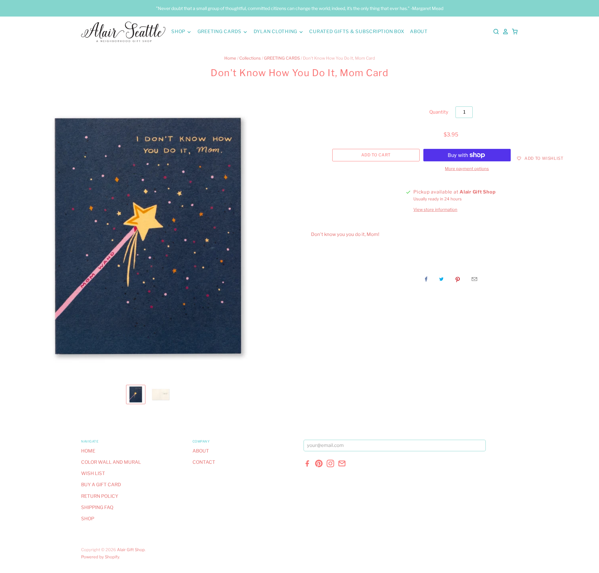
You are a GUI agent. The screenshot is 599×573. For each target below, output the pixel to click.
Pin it (457, 279)
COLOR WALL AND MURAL (111, 462)
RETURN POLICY (99, 496)
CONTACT (203, 462)
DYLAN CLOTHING (276, 31)
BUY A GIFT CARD (101, 484)
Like (426, 279)
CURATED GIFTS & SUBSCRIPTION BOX (356, 31)
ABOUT (419, 31)
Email (474, 279)
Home (230, 58)
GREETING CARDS (220, 31)
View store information (435, 209)
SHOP (179, 31)
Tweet (441, 279)
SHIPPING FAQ (97, 507)
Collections (250, 58)
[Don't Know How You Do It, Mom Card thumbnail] (135, 394)
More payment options (467, 168)
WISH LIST (93, 473)
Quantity (438, 112)
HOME (88, 451)
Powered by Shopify (100, 556)
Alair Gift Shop (131, 549)
